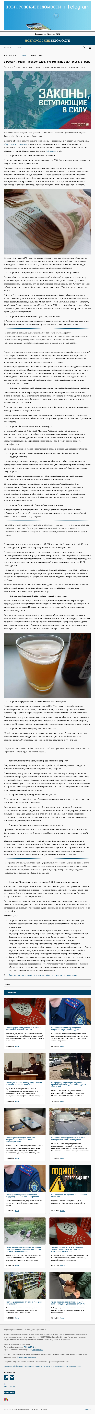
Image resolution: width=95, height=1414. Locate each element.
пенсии (55, 975)
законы (20, 975)
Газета (18, 48)
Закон (23, 55)
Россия (12, 975)
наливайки (30, 975)
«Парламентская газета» (15, 144)
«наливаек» (51, 151)
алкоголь (40, 975)
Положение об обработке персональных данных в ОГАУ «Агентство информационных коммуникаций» (42, 1366)
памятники (72, 975)
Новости (7, 48)
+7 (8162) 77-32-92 (29, 1347)
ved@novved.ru (37, 1350)
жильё (63, 975)
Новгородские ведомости (26, 1357)
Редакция (87, 1409)
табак (47, 975)
